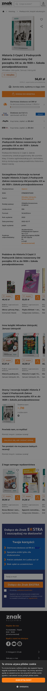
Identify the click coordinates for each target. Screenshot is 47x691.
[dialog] (23, 675)
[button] (23, 686)
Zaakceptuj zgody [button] (23, 680)
